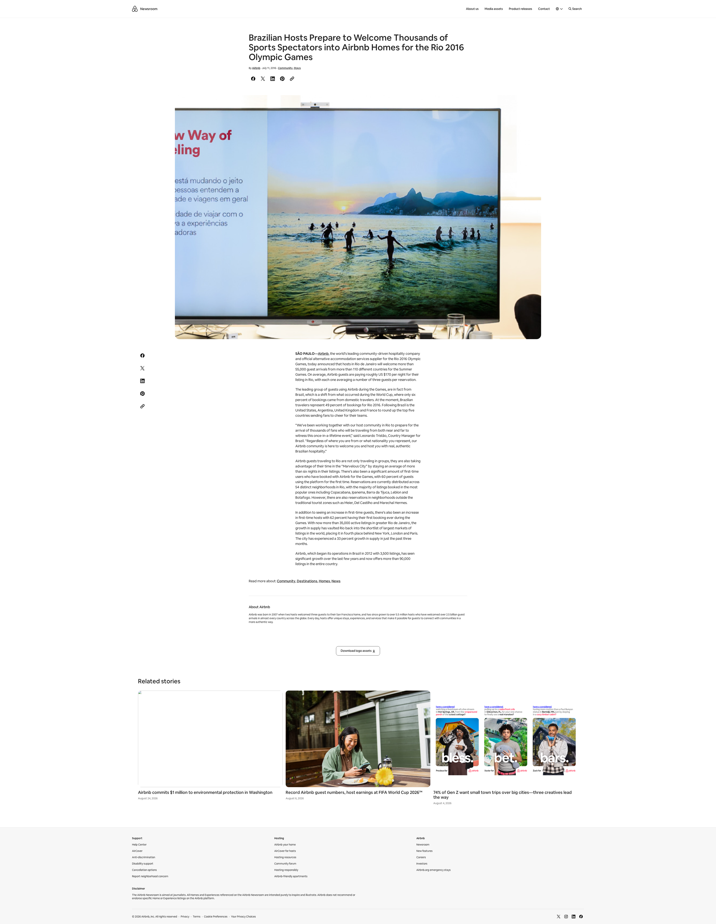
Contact (544, 9)
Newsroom (148, 9)
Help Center (139, 844)
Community (285, 68)
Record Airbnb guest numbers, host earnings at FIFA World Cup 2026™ (354, 792)
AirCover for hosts (285, 851)
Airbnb (256, 68)
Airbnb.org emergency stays (433, 870)
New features (424, 851)
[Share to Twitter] (262, 78)
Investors (421, 863)
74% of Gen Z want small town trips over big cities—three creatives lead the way (502, 795)
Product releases (520, 9)
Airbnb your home (285, 844)
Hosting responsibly (286, 870)
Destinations (307, 581)
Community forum (285, 863)
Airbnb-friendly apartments (290, 876)
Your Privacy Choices (243, 916)
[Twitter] (559, 917)
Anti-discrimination (143, 857)
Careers (421, 857)
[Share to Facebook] (253, 78)
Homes (324, 581)
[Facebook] (581, 917)
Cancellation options (144, 870)
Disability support (142, 863)
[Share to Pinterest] (282, 78)
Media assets (494, 9)
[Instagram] (566, 917)
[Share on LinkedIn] (272, 78)
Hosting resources (285, 857)
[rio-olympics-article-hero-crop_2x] (358, 217)
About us (472, 9)
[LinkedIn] (574, 917)
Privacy (185, 916)
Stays (297, 68)
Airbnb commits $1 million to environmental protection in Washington (205, 792)
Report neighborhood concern (150, 876)
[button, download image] (533, 103)
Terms (196, 916)
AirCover (137, 851)
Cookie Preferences (215, 916)
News (336, 581)
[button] (559, 9)
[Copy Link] (292, 78)
